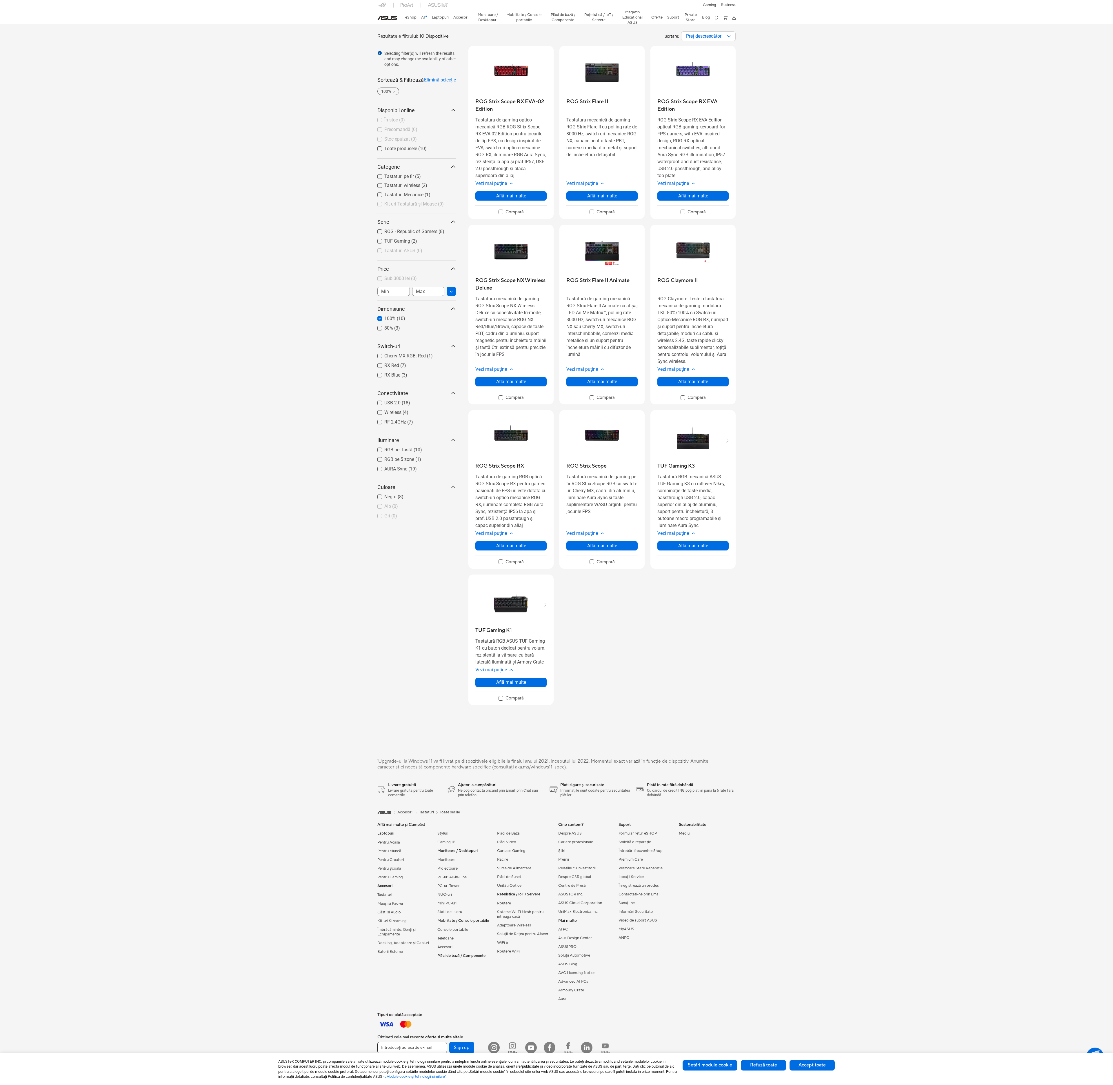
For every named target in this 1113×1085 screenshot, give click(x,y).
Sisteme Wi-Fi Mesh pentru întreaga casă (520, 914)
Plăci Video (506, 842)
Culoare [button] (386, 487)
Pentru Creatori (390, 859)
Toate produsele (393, 147)
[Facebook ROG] (568, 1047)
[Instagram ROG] (512, 1047)
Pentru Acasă (388, 842)
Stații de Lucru (449, 912)
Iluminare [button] (388, 440)
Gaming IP (446, 842)
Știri (561, 850)
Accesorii (445, 947)
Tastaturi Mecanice (397, 193)
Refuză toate (763, 1065)
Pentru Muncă (389, 851)
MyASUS (626, 929)
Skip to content (381, 17)
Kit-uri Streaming (392, 921)
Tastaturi (384, 895)
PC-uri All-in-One (452, 877)
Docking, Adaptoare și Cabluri (403, 943)
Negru (383, 495)
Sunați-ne (627, 903)
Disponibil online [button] (396, 110)
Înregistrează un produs (639, 885)
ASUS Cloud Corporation (580, 903)
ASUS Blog (567, 964)
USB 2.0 (385, 401)
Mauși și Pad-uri (390, 903)
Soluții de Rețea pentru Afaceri (523, 934)
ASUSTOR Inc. (570, 894)
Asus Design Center (575, 938)
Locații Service (631, 877)
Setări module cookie (710, 1065)
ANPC (624, 937)
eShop (411, 17)
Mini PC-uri (447, 903)
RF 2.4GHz (388, 420)
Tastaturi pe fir (392, 175)
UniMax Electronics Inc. (578, 911)
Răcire (502, 859)
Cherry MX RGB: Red (398, 354)
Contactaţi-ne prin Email (639, 894)
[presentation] (729, 36)
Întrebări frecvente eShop (641, 850)
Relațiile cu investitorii (577, 868)
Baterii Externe (390, 951)
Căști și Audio (389, 912)
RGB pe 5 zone (392, 458)
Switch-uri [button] (388, 346)
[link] (387, 18)
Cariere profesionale (575, 842)
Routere (504, 903)
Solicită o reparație (635, 842)
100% (383, 317)
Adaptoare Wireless (514, 925)
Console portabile (452, 929)
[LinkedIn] (586, 1047)
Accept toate (812, 1065)
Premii (563, 859)
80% (381, 326)
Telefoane (445, 938)
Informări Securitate (636, 911)
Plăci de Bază (508, 833)
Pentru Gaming (390, 877)
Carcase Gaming (511, 850)
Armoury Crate (571, 990)
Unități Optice (509, 885)
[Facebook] (549, 1047)
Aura (562, 999)
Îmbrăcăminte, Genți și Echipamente (396, 932)
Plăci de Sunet (509, 877)
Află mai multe (511, 196)
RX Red (384, 364)
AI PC (563, 929)
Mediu (684, 833)
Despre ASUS (570, 833)
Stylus (442, 833)
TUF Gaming (390, 239)
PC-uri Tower (448, 886)
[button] (709, 5)
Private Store (691, 17)
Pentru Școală (389, 868)
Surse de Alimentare (514, 868)
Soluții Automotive (574, 955)
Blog (706, 17)
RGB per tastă (391, 448)
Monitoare (446, 859)
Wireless (385, 411)
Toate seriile (450, 812)
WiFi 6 (502, 942)
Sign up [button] (462, 1048)
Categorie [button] (388, 167)
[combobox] (708, 36)
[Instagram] (494, 1047)
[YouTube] (531, 1047)
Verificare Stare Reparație (641, 868)
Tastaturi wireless (395, 184)
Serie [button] (383, 222)
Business (728, 5)
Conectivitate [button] (392, 393)
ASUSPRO (567, 946)
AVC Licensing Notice (576, 972)
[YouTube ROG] (605, 1047)
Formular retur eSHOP (638, 833)
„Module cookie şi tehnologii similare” (415, 1076)
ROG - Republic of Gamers (403, 230)
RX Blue (385, 373)
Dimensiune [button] (391, 309)
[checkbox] (511, 212)
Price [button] (383, 269)
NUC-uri (444, 894)
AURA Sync (388, 467)
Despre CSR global (574, 877)
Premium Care (631, 859)
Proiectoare (447, 868)
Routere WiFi (508, 951)
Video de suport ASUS (638, 920)
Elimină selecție (440, 80)
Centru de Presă (572, 885)
